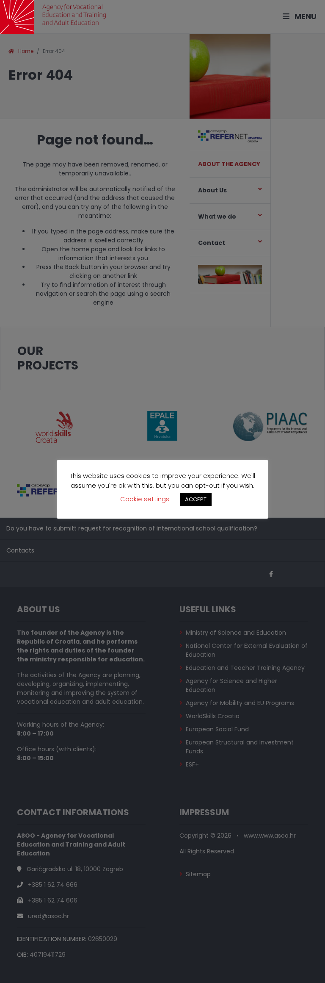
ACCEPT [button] (196, 499)
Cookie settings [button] (144, 498)
